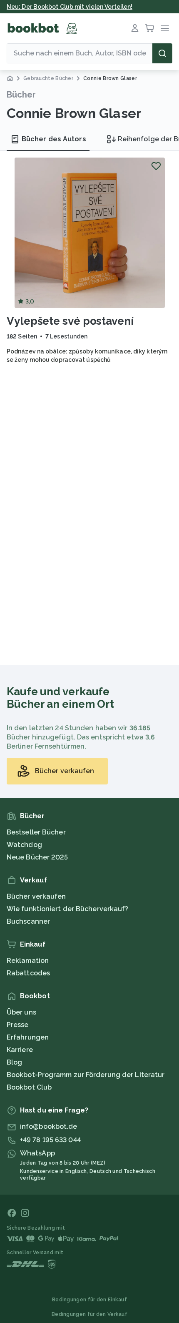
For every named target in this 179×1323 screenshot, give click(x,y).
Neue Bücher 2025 (37, 857)
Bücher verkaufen (36, 896)
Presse (18, 1025)
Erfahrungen (28, 1037)
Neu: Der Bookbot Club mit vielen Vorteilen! (69, 6)
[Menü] (164, 28)
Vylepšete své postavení (70, 321)
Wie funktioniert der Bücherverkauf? (68, 909)
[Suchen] (162, 53)
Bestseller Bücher (36, 832)
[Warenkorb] (149, 28)
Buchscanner (28, 921)
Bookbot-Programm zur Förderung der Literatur (85, 1075)
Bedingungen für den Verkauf (89, 1314)
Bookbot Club (29, 1087)
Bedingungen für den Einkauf (89, 1300)
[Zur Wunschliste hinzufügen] (156, 165)
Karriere (20, 1050)
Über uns (21, 1012)
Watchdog (24, 845)
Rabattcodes (28, 973)
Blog (14, 1062)
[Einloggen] (134, 28)
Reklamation (28, 961)
